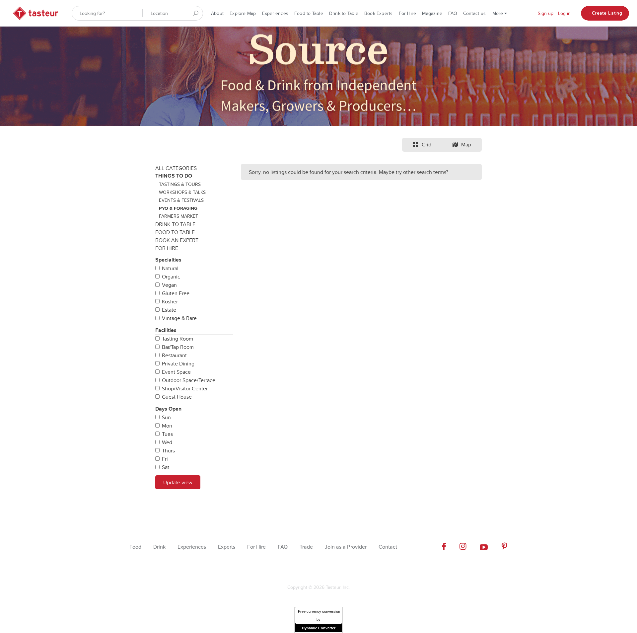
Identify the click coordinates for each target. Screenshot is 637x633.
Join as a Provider (346, 547)
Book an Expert (176, 240)
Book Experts (378, 13)
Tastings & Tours (180, 184)
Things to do (173, 176)
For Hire (407, 13)
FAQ (452, 13)
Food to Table (308, 13)
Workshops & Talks (182, 192)
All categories (176, 168)
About (217, 13)
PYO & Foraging (178, 208)
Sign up (545, 13)
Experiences (275, 13)
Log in (564, 13)
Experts (226, 547)
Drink (159, 547)
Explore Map (243, 13)
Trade (306, 547)
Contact (388, 547)
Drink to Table (343, 13)
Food (135, 547)
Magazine (432, 13)
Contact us (474, 13)
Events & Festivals (181, 200)
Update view (177, 482)
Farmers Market (178, 216)
